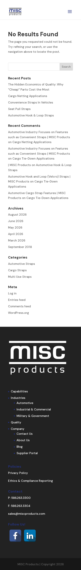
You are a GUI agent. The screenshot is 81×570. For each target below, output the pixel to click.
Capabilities (19, 391)
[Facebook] (15, 535)
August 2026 (17, 215)
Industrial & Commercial (34, 409)
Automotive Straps (21, 264)
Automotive (25, 403)
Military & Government (33, 416)
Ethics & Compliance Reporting (30, 481)
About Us (23, 440)
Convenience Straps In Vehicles (30, 102)
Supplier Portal (27, 453)
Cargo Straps (17, 270)
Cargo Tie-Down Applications (33, 159)
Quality (16, 422)
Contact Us (25, 434)
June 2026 (15, 221)
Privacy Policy (18, 473)
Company (17, 429)
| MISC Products (19, 165)
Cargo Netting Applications (27, 96)
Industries (18, 398)
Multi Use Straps (20, 277)
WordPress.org (18, 313)
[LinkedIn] (30, 535)
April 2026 (15, 234)
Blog (20, 447)
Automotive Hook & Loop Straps (31, 115)
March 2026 (16, 240)
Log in (12, 293)
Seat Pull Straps (19, 109)
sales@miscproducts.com (26, 514)
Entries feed (17, 300)
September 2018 (20, 247)
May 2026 (15, 228)
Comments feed (19, 306)
